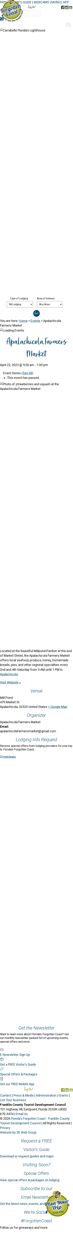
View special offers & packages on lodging (29, 1180)
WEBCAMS (41, 2)
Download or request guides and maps (27, 1156)
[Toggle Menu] (68, 24)
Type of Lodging (19, 298)
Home (23, 321)
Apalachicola (9, 674)
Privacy (5, 1128)
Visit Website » (10, 682)
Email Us (22, 1114)
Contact (5, 1095)
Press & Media (23, 1095)
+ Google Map (57, 707)
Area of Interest (46, 298)
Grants (63, 1095)
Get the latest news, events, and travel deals (31, 1204)
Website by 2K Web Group (18, 1132)
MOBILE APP (60, 2)
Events (35, 321)
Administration (46, 1095)
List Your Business (13, 1100)
